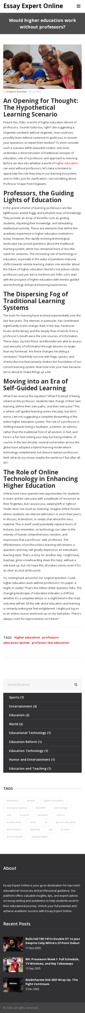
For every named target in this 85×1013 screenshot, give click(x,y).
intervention (14, 829)
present (24, 815)
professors (50, 637)
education (12, 800)
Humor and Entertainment (32, 759)
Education (19, 715)
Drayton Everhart (17, 91)
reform (60, 815)
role (9, 815)
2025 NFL (41, 807)
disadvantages (39, 836)
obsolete (42, 815)
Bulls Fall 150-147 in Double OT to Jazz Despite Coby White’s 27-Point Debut (53, 941)
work (33, 822)
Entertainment (23, 706)
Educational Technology (30, 733)
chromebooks (15, 836)
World (16, 724)
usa (50, 829)
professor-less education (50, 643)
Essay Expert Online (33, 6)
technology (61, 807)
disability (35, 829)
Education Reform (25, 742)
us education (14, 822)
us (45, 822)
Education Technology (28, 751)
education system (16, 643)
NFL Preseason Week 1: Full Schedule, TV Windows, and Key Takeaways (52, 961)
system (31, 800)
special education (66, 822)
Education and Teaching (30, 768)
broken (65, 829)
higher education (66, 163)
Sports (16, 697)
